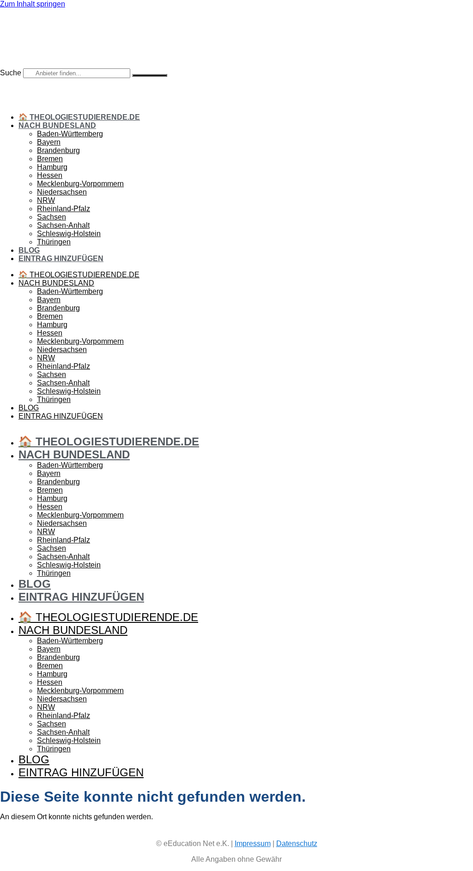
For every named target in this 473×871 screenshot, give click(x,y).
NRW (46, 200)
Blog (29, 250)
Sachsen (51, 217)
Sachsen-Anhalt (63, 225)
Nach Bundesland (57, 125)
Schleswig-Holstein (69, 234)
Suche (10, 73)
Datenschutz (296, 843)
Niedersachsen (62, 192)
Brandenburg (58, 150)
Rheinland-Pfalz (63, 209)
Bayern (49, 142)
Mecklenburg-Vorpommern (80, 184)
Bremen (50, 159)
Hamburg (52, 167)
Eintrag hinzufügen (60, 258)
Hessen (49, 175)
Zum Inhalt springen (32, 4)
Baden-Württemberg (70, 134)
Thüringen (54, 242)
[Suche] (149, 75)
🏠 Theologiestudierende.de (79, 117)
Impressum (253, 843)
